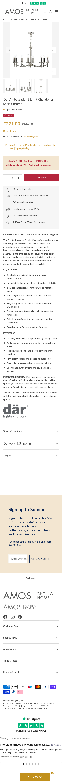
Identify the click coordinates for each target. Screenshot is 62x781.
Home (5, 19)
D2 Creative (31, 708)
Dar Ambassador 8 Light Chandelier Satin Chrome (29, 19)
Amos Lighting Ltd (16, 701)
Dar (4, 109)
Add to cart (41, 177)
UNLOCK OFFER (41, 558)
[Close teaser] (52, 773)
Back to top (31, 578)
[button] (50, 11)
